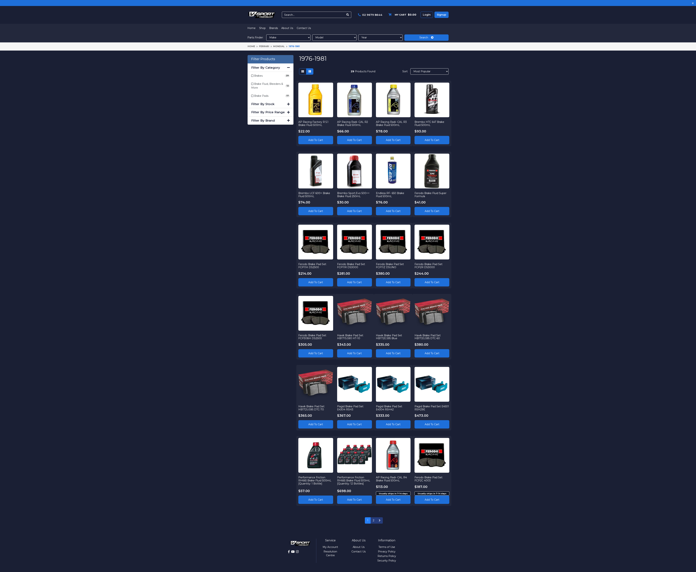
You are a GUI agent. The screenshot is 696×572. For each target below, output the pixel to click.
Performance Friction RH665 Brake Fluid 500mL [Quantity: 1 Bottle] (314, 480)
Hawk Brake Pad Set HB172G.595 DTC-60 (428, 337)
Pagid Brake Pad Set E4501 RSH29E (432, 408)
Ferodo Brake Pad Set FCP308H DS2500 (312, 337)
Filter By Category (265, 67)
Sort (405, 71)
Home (251, 28)
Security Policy (386, 560)
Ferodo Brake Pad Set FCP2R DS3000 (428, 266)
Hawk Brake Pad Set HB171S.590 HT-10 (350, 337)
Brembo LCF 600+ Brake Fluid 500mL (314, 195)
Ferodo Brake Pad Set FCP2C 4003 (428, 479)
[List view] (309, 71)
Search (425, 37)
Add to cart (393, 499)
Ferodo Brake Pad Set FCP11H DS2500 (312, 266)
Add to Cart (315, 140)
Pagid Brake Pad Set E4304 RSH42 (389, 408)
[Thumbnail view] (302, 71)
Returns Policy (387, 556)
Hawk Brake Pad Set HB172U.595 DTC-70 (311, 408)
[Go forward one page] (379, 520)
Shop (262, 28)
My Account (330, 547)
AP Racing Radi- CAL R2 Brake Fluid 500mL (352, 123)
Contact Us (304, 28)
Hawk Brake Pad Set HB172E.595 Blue (389, 337)
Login (427, 14)
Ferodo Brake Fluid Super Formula (430, 195)
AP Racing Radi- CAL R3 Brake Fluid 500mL (391, 123)
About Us (287, 28)
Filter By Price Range (268, 112)
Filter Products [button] (263, 59)
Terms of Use (386, 547)
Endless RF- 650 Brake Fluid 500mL (390, 195)
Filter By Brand (263, 120)
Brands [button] (273, 28)
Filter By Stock (262, 104)
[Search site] (347, 15)
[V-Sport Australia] (262, 14)
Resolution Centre (330, 553)
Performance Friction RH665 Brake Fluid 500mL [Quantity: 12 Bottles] (353, 480)
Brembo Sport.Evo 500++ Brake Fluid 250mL (353, 195)
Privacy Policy (386, 551)
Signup (441, 14)
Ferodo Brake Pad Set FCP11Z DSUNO (390, 266)
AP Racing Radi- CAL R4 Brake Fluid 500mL (391, 479)
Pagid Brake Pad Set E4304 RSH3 (350, 408)
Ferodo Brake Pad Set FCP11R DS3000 (351, 266)
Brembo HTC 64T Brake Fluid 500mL (429, 123)
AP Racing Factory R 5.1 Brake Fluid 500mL (313, 123)
